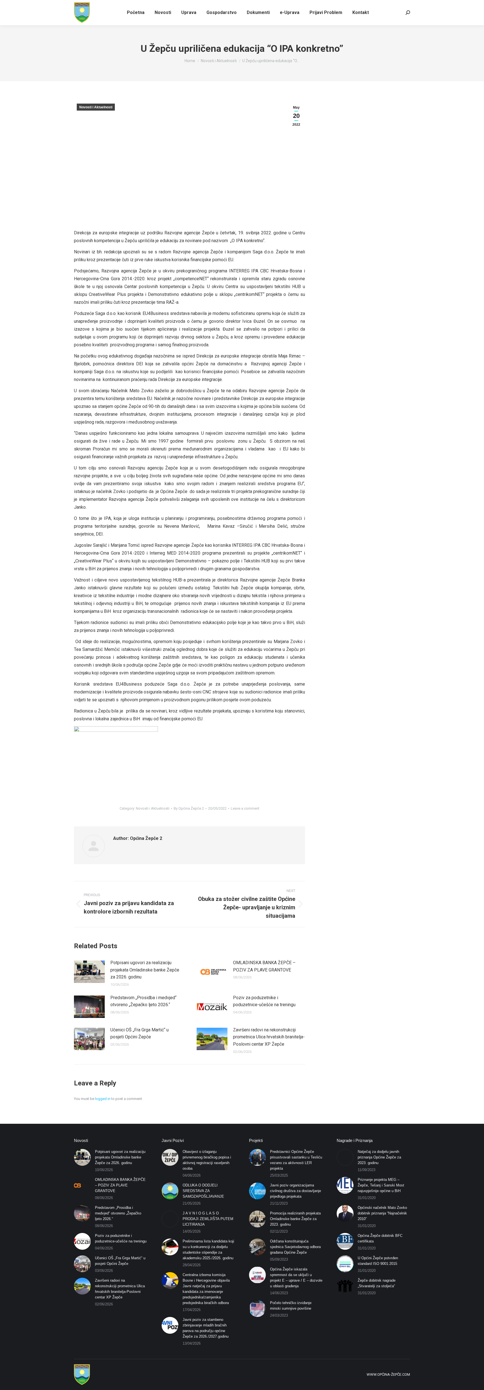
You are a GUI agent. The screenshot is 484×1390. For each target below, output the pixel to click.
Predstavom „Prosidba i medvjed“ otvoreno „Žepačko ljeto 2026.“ (143, 1001)
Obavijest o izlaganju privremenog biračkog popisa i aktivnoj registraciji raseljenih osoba (207, 1160)
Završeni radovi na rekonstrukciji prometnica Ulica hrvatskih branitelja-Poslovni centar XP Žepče (269, 1037)
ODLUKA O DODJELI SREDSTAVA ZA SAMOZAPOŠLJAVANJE (203, 1191)
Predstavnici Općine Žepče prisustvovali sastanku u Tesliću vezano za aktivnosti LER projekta (296, 1160)
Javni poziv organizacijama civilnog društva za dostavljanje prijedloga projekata (295, 1191)
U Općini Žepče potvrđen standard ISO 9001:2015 (378, 1261)
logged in (102, 1099)
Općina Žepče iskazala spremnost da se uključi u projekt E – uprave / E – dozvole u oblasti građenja (296, 1277)
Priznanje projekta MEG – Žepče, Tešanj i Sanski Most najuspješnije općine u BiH (381, 1185)
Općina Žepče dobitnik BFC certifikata (380, 1238)
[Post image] (89, 972)
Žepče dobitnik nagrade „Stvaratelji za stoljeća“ (376, 1283)
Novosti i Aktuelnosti (95, 107)
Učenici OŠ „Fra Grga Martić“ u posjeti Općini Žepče (139, 1033)
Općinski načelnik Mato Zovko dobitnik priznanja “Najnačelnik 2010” (382, 1213)
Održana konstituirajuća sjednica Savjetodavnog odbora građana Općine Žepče (295, 1246)
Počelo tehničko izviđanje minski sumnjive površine (290, 1305)
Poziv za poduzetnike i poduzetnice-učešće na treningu (264, 1001)
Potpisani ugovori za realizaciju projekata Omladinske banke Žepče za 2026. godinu (144, 970)
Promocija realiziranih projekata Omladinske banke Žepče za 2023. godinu (295, 1219)
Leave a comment (245, 808)
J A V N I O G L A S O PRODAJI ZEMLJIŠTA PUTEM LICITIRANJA (208, 1219)
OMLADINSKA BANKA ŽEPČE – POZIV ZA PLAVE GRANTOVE (264, 966)
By (189, 808)
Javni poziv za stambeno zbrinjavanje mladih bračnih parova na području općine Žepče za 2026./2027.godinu (206, 1327)
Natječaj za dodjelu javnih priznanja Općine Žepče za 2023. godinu (379, 1157)
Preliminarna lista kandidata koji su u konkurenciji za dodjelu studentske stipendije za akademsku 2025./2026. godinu (208, 1249)
